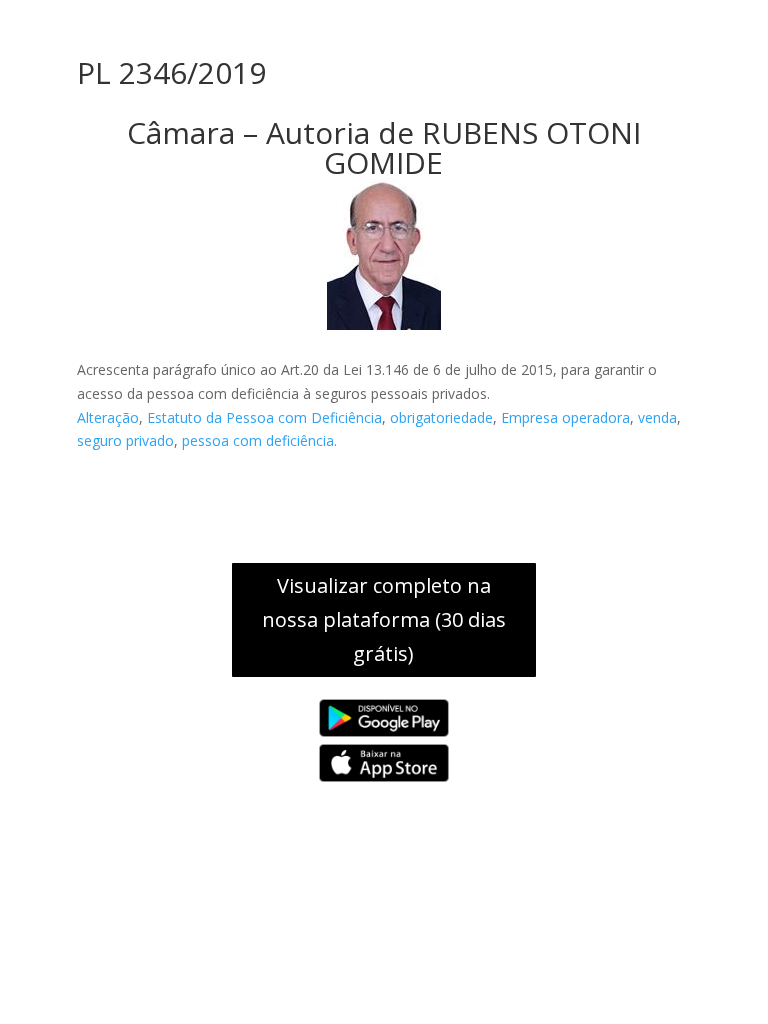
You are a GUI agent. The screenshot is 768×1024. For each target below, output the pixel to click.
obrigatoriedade (441, 417)
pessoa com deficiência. (259, 440)
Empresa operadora (565, 417)
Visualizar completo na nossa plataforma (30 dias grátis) (384, 619)
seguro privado (125, 440)
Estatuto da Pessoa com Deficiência (264, 417)
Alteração (108, 417)
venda (657, 417)
